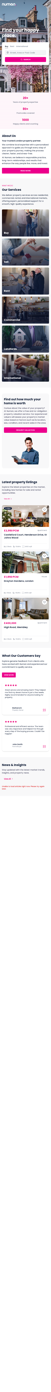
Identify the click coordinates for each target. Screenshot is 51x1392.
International (22, 46)
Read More (26, 170)
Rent (12, 46)
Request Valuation (25, 430)
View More (9, 675)
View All (7, 499)
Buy (6, 46)
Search (27, 59)
